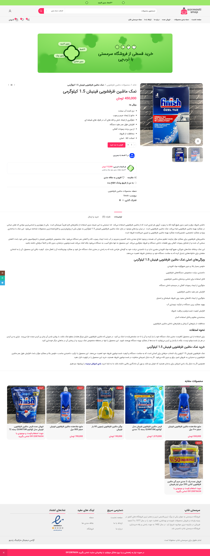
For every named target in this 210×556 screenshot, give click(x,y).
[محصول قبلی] (14, 85)
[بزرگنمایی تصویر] (198, 141)
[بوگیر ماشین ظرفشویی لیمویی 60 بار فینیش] (105, 405)
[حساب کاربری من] (10, 10)
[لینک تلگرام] (120, 200)
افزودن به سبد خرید (116, 145)
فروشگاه (90, 529)
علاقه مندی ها (88, 523)
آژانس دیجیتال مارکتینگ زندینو (21, 540)
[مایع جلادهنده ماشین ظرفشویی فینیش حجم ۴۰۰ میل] (184, 405)
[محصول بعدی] (8, 85)
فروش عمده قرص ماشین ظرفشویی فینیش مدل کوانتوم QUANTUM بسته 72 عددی (26, 429)
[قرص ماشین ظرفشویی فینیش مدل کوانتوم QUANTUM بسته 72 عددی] (144, 405)
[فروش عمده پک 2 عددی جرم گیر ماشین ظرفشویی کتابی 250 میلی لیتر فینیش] (184, 459)
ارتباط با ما (117, 523)
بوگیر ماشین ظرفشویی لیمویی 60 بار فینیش (107, 428)
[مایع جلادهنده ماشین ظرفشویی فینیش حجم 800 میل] (65, 405)
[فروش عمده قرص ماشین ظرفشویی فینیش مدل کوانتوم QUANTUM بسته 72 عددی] (26, 405)
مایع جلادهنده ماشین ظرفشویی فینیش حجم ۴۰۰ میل (184, 428)
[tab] (118, 215)
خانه (134, 85)
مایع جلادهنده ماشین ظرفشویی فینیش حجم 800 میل (66, 428)
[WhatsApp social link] (123, 200)
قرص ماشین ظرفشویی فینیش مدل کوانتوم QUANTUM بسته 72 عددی (147, 428)
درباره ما (119, 529)
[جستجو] (41, 11)
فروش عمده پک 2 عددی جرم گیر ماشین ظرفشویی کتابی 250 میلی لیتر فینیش (184, 483)
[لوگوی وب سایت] (190, 10)
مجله (91, 517)
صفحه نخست (116, 517)
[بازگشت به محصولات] (11, 85)
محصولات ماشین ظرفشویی (118, 85)
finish (126, 195)
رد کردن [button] (3, 552)
